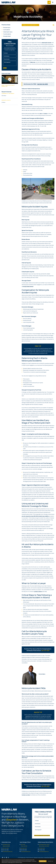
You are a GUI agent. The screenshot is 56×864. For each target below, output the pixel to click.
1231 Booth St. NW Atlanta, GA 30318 (6, 845)
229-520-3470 (24, 848)
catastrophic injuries (46, 42)
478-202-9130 (42, 848)
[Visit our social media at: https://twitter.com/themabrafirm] (4, 858)
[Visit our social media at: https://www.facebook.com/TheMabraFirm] (3, 858)
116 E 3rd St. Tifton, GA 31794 (24, 845)
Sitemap (35, 857)
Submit (5, 68)
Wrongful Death (7, 36)
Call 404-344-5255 (42, 84)
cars (41, 113)
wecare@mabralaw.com (7, 851)
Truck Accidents (7, 34)
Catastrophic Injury (7, 32)
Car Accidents (6, 29)
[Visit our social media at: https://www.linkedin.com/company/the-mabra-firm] (6, 858)
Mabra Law (32, 62)
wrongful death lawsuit (27, 286)
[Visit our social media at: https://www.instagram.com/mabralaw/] (8, 858)
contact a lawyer (38, 591)
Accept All (42, 861)
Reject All (50, 861)
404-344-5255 (45, 650)
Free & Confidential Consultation (42, 835)
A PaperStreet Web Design (49, 857)
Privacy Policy (40, 857)
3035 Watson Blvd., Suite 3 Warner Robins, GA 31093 (44, 845)
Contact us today (26, 795)
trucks (45, 113)
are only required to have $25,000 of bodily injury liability (35, 516)
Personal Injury (6, 27)
